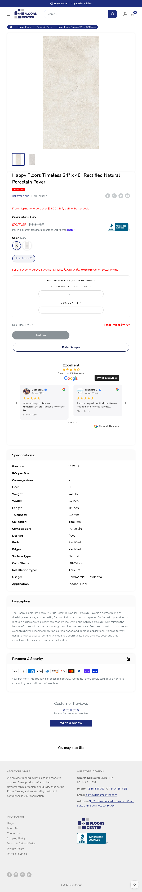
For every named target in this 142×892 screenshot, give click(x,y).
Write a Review (107, 377)
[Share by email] (127, 195)
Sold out (41, 335)
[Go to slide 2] (68, 422)
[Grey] (27, 245)
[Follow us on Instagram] (16, 874)
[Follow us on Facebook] (9, 874)
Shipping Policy (16, 838)
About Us (12, 828)
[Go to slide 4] (73, 422)
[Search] (112, 14)
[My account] (125, 14)
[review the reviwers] (63, 390)
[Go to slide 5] (76, 422)
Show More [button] (30, 414)
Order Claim (84, 3)
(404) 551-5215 (119, 788)
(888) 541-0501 (96, 788)
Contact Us (13, 833)
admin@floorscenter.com (101, 794)
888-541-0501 (61, 3)
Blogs (10, 823)
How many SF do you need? (71, 286)
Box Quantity (71, 303)
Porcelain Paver (44, 27)
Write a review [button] (71, 723)
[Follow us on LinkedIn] (29, 874)
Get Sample (72, 347)
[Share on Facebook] (107, 195)
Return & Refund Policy (21, 843)
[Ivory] (16, 245)
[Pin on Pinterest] (114, 195)
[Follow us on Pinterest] (22, 874)
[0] (132, 14)
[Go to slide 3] (71, 422)
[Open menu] (8, 14)
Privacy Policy (15, 848)
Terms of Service (17, 853)
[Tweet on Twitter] (120, 195)
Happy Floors (24, 27)
